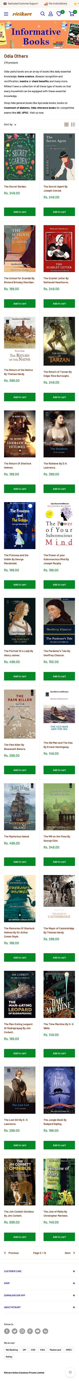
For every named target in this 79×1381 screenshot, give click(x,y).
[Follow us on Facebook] (7, 1331)
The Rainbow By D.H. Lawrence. (55, 465)
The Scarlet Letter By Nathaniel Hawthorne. (56, 280)
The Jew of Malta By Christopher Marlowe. (56, 1213)
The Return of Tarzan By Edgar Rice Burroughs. (58, 373)
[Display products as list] (73, 124)
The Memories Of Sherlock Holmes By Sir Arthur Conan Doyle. (19, 932)
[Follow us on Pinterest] (30, 1331)
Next (67, 1252)
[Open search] (43, 14)
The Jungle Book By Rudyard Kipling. (55, 1121)
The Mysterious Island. (17, 836)
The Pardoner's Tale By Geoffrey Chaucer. (57, 653)
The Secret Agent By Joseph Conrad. (55, 188)
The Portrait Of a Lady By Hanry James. (18, 653)
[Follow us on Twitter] (14, 1331)
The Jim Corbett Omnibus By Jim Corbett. (19, 1213)
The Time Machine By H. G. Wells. (59, 1026)
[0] (59, 15)
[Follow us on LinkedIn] (45, 1331)
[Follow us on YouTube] (38, 1331)
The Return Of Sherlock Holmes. (17, 465)
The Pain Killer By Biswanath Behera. (15, 746)
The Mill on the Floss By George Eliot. (57, 838)
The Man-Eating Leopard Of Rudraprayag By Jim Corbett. (18, 1028)
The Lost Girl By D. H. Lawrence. (16, 1121)
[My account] (51, 14)
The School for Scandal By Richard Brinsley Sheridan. (19, 280)
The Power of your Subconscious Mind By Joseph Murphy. (56, 559)
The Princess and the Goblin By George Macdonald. (16, 559)
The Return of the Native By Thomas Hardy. (18, 372)
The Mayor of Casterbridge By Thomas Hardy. (59, 930)
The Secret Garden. (15, 186)
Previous (14, 1252)
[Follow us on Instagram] (22, 1331)
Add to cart (19, 211)
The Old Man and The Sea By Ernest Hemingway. (58, 744)
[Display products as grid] (66, 124)
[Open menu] (6, 14)
